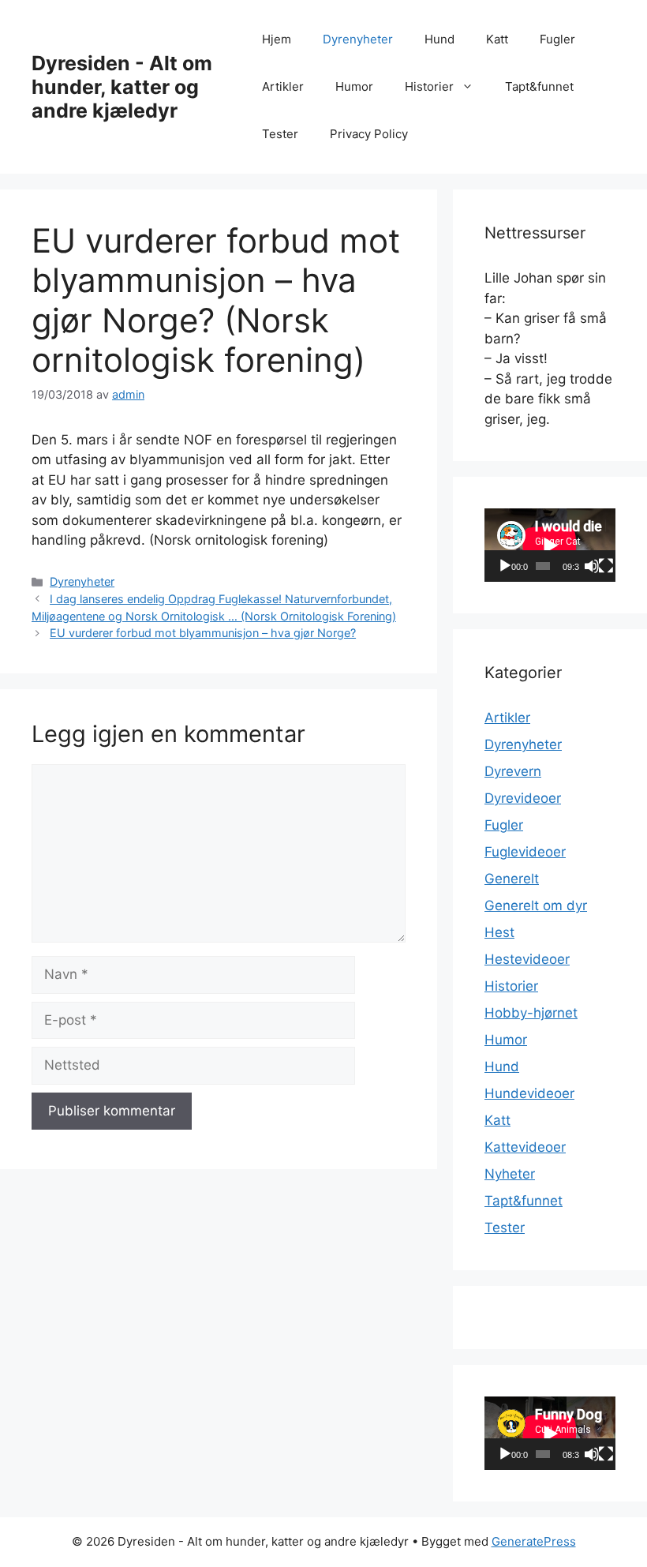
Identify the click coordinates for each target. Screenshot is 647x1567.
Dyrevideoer (522, 798)
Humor (354, 86)
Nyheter (509, 1174)
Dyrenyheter (358, 39)
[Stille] (592, 566)
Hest (499, 932)
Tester (280, 133)
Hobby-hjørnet (531, 1013)
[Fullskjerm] (606, 566)
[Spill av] (505, 566)
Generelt (511, 879)
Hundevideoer (529, 1093)
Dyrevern (512, 771)
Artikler (283, 86)
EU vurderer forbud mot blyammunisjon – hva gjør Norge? (203, 632)
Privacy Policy (369, 133)
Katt (497, 39)
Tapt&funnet (539, 86)
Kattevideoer (525, 1147)
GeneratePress (534, 1541)
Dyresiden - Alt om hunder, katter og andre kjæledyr (122, 86)
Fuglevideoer (525, 852)
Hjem (276, 39)
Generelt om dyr (535, 905)
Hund (439, 39)
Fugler (557, 39)
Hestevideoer (527, 959)
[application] (549, 545)
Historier (429, 86)
